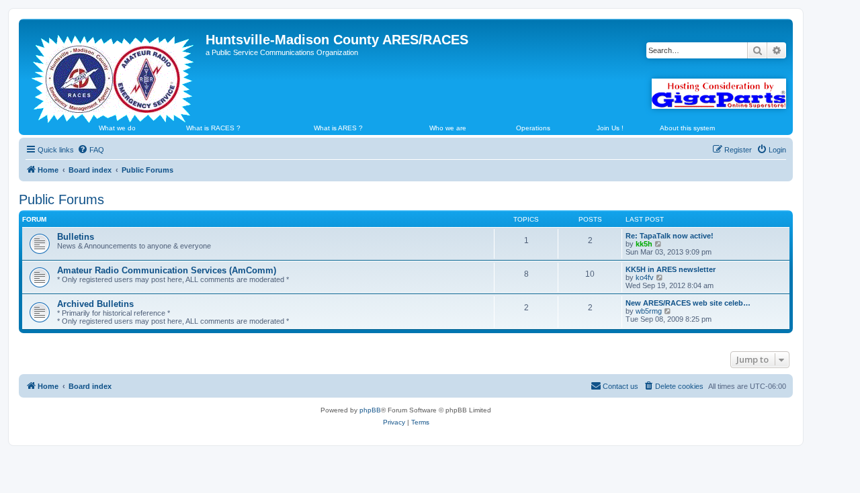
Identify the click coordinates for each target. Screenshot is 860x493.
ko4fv (645, 277)
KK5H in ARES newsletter (671, 269)
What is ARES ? (338, 128)
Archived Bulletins (95, 304)
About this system (687, 128)
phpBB (370, 410)
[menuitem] (90, 150)
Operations (533, 128)
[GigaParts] (719, 94)
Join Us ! (610, 128)
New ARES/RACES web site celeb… (688, 303)
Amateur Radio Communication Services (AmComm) (166, 270)
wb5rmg (649, 311)
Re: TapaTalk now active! (670, 236)
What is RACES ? (213, 128)
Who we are (447, 128)
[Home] (114, 73)
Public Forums (61, 199)
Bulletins (75, 237)
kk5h (644, 244)
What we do (117, 128)
